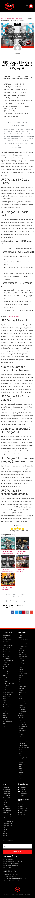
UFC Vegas (21, 147)
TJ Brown (25, 143)
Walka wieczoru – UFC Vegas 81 (17, 89)
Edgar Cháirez (11, 136)
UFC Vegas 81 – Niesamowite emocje (16, 114)
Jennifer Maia (14, 138)
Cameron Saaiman (25, 131)
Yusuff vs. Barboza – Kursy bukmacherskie (18, 100)
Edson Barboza (19, 136)
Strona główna (5, 18)
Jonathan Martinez (23, 138)
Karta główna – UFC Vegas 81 (16, 92)
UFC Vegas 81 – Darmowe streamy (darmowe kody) (15, 110)
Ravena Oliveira (21, 140)
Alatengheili (21, 129)
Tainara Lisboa (8, 143)
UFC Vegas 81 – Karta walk (13, 87)
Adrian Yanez (13, 129)
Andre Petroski (29, 129)
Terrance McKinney (18, 143)
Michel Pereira (12, 140)
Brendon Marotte (15, 131)
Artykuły (12, 18)
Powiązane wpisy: (12, 116)
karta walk (20, 601)
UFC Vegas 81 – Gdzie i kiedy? (14, 84)
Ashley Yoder (6, 131)
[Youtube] (31, 6)
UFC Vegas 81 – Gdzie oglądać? (15, 103)
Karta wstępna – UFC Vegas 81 (17, 95)
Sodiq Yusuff (28, 140)
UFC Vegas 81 (19, 18)
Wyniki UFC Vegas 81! (14, 316)
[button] (27, 6)
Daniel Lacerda (25, 133)
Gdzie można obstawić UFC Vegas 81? (16, 106)
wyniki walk (26, 601)
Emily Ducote (27, 136)
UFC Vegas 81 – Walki (11, 98)
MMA (21, 597)
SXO (31, 894)
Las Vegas (26, 594)
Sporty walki (21, 125)
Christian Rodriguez (15, 133)
